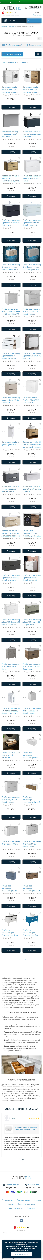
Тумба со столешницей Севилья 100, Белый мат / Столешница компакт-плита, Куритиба (10, 932)
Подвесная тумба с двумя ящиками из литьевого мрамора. (11, 533)
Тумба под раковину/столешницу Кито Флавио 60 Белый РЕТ (30, 755)
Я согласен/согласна (21, 1254)
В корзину (11, 107)
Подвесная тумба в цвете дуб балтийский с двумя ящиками (11, 178)
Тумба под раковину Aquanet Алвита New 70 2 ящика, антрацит (11, 222)
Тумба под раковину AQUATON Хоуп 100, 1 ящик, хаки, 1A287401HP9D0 (31, 622)
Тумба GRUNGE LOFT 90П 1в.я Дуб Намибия (11, 755)
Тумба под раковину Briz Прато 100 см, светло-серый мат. (31, 267)
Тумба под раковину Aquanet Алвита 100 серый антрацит (11, 577)
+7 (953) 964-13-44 (35, 7)
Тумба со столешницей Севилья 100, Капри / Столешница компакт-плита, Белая (31, 932)
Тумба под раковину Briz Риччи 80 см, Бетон (11, 666)
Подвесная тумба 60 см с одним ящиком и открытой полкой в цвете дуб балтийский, (31, 444)
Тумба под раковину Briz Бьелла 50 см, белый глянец (31, 710)
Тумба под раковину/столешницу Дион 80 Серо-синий (10, 888)
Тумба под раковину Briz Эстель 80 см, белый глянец (31, 311)
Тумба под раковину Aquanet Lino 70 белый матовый (11, 355)
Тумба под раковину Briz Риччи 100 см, (11, 842)
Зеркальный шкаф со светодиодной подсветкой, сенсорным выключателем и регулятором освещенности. (10, 134)
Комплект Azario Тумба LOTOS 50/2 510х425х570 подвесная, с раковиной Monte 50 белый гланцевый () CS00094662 (31, 400)
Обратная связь (34, 1185)
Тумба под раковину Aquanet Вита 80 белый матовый (31, 577)
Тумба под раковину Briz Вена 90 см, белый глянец (31, 844)
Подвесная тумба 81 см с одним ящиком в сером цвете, (31, 134)
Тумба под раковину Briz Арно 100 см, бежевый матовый (11, 267)
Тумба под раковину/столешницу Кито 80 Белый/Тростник (31, 799)
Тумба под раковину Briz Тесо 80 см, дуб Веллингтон (31, 666)
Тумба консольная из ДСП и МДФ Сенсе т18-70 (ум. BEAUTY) (11, 311)
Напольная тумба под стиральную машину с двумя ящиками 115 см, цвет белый (9, 89)
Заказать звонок (12, 1185)
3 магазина (37, 15)
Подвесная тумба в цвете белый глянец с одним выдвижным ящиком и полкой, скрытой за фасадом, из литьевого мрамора (31, 489)
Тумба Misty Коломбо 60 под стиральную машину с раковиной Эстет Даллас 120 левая (31, 533)
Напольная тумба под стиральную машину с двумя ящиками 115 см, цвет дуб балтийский (30, 89)
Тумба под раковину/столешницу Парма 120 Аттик (31, 888)
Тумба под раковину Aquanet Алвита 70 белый (31, 178)
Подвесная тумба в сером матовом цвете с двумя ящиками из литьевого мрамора (11, 489)
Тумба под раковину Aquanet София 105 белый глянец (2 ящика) (31, 222)
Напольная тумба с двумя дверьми (10, 443)
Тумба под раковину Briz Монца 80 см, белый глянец (11, 799)
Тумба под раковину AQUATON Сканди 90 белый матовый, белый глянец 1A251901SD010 (11, 622)
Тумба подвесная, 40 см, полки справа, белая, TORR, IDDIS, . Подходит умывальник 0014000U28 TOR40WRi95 (11, 711)
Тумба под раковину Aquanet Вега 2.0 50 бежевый (11, 400)
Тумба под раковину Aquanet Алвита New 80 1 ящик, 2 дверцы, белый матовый (31, 356)
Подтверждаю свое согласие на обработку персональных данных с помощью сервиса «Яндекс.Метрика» (21, 1248)
